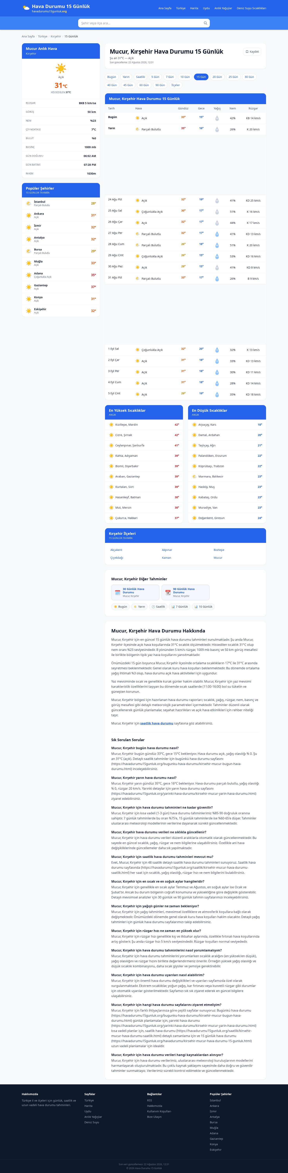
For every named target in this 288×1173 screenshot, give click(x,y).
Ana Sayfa (164, 8)
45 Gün (128, 85)
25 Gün (233, 77)
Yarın (126, 77)
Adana (214, 1133)
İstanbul (215, 1100)
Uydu (206, 8)
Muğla (214, 1128)
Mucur (218, 557)
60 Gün (144, 85)
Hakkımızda (154, 1106)
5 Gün (155, 77)
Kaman (166, 557)
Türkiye (181, 8)
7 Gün (170, 77)
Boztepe (219, 550)
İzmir (213, 1111)
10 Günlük (203, 606)
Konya (214, 1144)
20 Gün (217, 77)
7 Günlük (179, 606)
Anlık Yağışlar (223, 8)
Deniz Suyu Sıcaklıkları (251, 8)
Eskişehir (216, 1149)
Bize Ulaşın (154, 1117)
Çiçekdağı (116, 557)
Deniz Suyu (91, 1122)
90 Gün (160, 85)
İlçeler (176, 85)
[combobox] (144, 23)
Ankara (214, 1106)
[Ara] (205, 23)
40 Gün (112, 85)
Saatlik (140, 77)
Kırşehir (56, 36)
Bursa (213, 1122)
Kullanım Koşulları (159, 1111)
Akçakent (116, 550)
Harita (194, 8)
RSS (149, 1100)
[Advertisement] (185, 165)
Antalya (215, 1117)
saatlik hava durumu (156, 723)
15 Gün (201, 77)
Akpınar (167, 550)
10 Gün (185, 77)
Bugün (111, 77)
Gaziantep (216, 1139)
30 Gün (249, 77)
